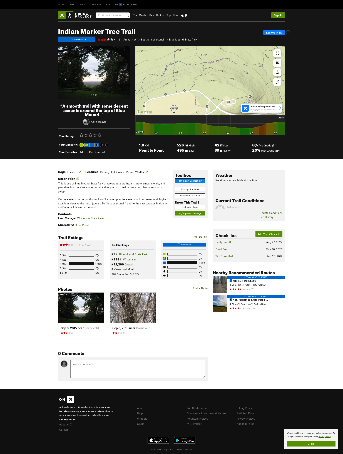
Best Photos (156, 15)
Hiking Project (245, 408)
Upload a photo (190, 207)
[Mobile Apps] (184, 15)
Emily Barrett (223, 242)
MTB (72, 4)
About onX (65, 424)
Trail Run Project (246, 413)
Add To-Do (86, 152)
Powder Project (246, 418)
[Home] (76, 15)
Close (311, 443)
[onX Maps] (66, 402)
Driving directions (190, 189)
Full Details (201, 236)
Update (271, 212)
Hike (82, 4)
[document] (311, 439)
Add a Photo (200, 288)
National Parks (245, 423)
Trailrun (95, 4)
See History (266, 217)
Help (140, 413)
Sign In (278, 15)
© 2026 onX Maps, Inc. (162, 449)
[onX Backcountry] (126, 5)
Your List (100, 152)
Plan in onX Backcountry (190, 180)
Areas (126, 39)
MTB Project (194, 423)
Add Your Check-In (268, 234)
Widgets (142, 418)
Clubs (140, 423)
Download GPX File (190, 195)
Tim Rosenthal (224, 256)
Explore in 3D (274, 32)
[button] (61, 72)
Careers (63, 429)
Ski (108, 4)
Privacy (188, 449)
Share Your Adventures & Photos (206, 413)
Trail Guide (139, 15)
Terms (179, 449)
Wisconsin (129, 259)
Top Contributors (197, 408)
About (140, 408)
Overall (129, 264)
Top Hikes (172, 15)
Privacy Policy (325, 436)
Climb (61, 4)
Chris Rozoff (98, 121)
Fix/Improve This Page (190, 213)
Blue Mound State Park (183, 39)
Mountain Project (197, 418)
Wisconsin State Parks (91, 218)
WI (135, 39)
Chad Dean (222, 249)
